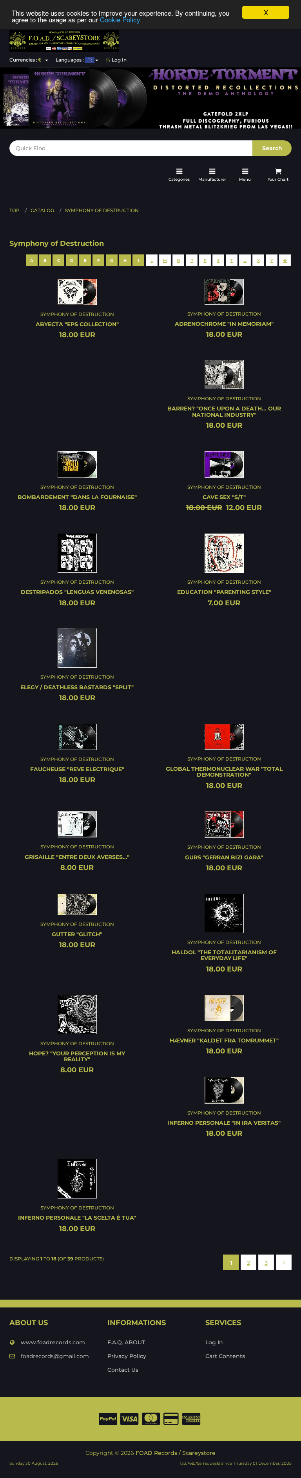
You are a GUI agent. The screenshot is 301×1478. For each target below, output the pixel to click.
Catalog (42, 210)
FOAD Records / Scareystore (176, 1452)
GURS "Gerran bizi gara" (224, 857)
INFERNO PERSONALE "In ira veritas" (224, 1122)
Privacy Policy (126, 1356)
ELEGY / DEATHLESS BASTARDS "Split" (77, 687)
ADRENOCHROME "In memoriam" (224, 323)
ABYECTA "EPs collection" (77, 324)
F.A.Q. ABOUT (126, 1342)
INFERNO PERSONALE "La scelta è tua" (77, 1217)
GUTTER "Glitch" (77, 934)
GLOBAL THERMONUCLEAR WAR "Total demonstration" (224, 771)
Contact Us (122, 1369)
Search (272, 148)
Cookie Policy (120, 19)
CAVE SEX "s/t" (224, 497)
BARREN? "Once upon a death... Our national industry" (224, 411)
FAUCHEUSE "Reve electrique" (77, 769)
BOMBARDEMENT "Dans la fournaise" (77, 497)
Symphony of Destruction (102, 210)
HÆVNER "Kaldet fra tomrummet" (224, 1040)
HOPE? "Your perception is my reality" (77, 1056)
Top (14, 210)
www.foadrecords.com (53, 1342)
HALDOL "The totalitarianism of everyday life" (224, 955)
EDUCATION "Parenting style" (224, 592)
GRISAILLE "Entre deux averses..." (77, 857)
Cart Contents (225, 1356)
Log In (119, 60)
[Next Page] (283, 1263)
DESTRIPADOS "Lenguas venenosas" (77, 592)
